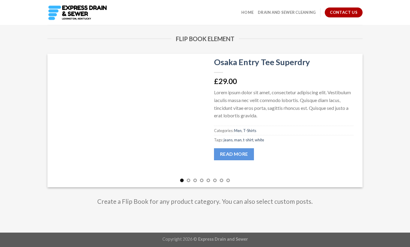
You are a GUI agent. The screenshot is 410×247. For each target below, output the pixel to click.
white (259, 139)
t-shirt (248, 139)
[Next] (348, 120)
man (238, 139)
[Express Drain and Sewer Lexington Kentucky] (77, 13)
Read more (234, 154)
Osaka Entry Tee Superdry (262, 62)
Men (238, 130)
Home (247, 12)
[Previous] (61, 120)
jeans (228, 139)
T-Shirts (249, 130)
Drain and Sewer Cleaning (287, 12)
